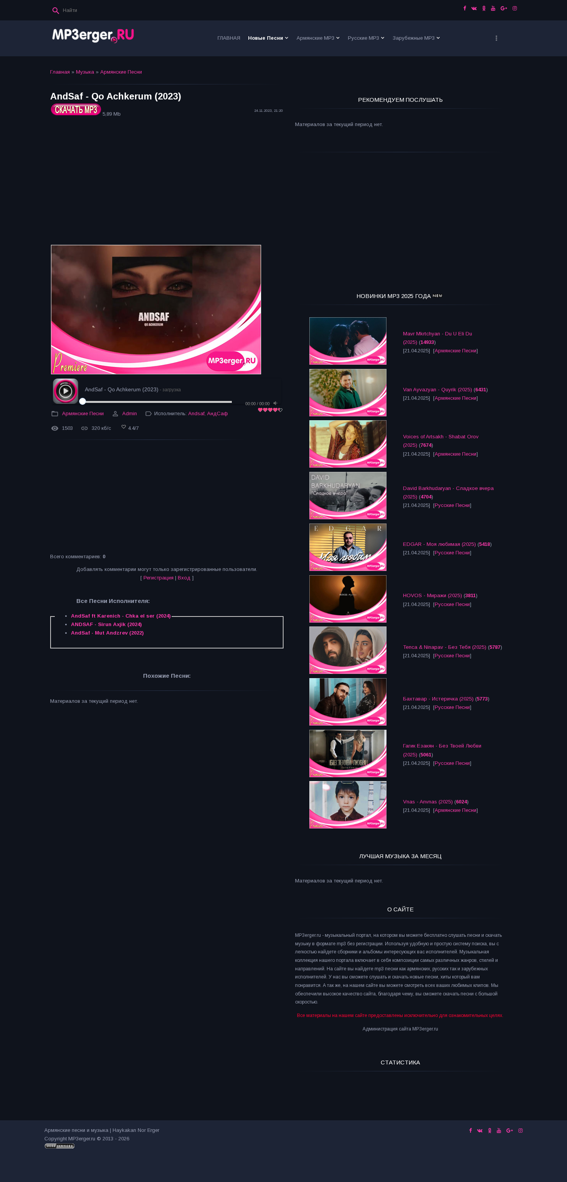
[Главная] (93, 38)
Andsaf (196, 413)
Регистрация (158, 578)
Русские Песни (452, 505)
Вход (184, 578)
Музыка (85, 72)
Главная (60, 72)
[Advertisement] (167, 182)
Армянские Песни (121, 72)
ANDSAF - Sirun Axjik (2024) (106, 624)
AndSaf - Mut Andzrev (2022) (107, 633)
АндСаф (217, 413)
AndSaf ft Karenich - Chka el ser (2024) (121, 616)
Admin (129, 413)
